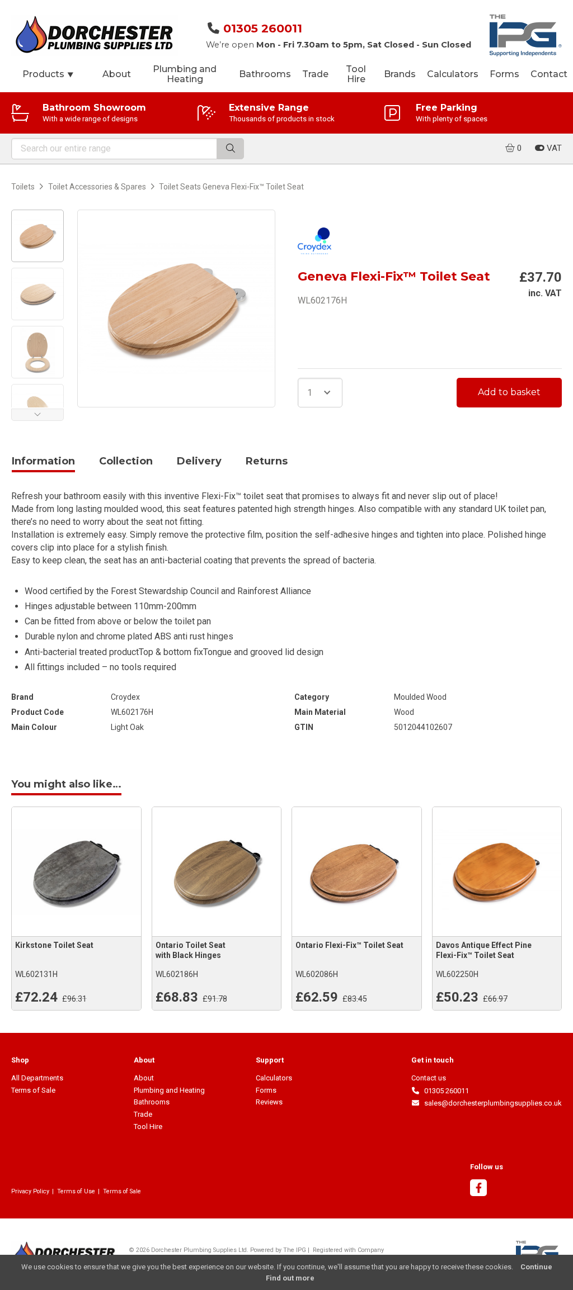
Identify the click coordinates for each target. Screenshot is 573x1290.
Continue (536, 1267)
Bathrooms (265, 74)
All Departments (37, 1078)
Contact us (428, 1078)
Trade (315, 74)
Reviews (269, 1102)
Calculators (452, 74)
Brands (400, 74)
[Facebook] (478, 1189)
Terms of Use (76, 1191)
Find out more (290, 1278)
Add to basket (509, 392)
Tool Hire (356, 74)
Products (48, 74)
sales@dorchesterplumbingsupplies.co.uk (491, 1103)
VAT (553, 148)
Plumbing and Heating (185, 74)
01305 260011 (262, 28)
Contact (548, 74)
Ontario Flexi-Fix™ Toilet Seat (349, 945)
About (116, 74)
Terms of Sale (33, 1090)
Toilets (23, 186)
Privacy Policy (30, 1191)
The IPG (294, 1250)
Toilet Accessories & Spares (97, 186)
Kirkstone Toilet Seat (54, 945)
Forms (504, 74)
